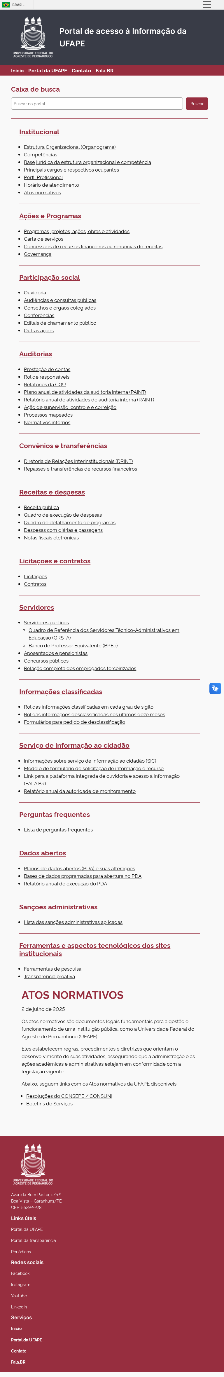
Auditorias (35, 353)
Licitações (35, 576)
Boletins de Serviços (49, 1103)
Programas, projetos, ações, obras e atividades (77, 231)
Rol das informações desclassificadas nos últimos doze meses (94, 714)
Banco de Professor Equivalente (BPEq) (73, 645)
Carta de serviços (43, 238)
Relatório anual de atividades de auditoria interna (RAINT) (89, 399)
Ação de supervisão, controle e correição (70, 406)
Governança (37, 253)
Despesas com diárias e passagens (63, 529)
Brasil (18, 4)
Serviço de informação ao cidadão (74, 744)
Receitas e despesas (52, 491)
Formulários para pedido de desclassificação (74, 721)
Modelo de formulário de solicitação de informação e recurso (94, 768)
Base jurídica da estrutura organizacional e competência (87, 161)
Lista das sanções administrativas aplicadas (73, 921)
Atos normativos (42, 192)
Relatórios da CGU (45, 384)
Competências (40, 154)
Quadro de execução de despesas (63, 514)
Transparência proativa (49, 976)
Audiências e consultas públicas (60, 299)
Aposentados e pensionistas (56, 652)
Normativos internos (47, 422)
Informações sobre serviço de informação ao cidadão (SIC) (90, 760)
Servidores (36, 606)
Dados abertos (42, 852)
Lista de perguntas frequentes (58, 829)
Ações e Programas (50, 215)
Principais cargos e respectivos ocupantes (71, 169)
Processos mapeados (48, 414)
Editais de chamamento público (60, 322)
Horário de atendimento (51, 184)
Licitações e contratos (54, 560)
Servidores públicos (46, 622)
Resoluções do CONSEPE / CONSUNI (69, 1095)
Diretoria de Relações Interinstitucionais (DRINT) (78, 460)
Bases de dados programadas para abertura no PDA (82, 875)
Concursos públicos (46, 660)
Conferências (39, 315)
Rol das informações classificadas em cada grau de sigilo (88, 706)
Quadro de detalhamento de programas (70, 522)
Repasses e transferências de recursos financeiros (80, 468)
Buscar (197, 103)
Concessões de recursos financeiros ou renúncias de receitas (93, 246)
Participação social (49, 277)
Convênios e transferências (63, 445)
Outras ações (39, 330)
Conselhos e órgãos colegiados (60, 307)
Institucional (39, 131)
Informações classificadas (60, 691)
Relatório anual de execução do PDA (65, 883)
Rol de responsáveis (46, 376)
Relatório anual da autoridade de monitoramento (80, 790)
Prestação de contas (47, 369)
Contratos (35, 583)
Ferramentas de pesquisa (52, 968)
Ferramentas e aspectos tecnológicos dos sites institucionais (94, 948)
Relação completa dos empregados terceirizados (80, 668)
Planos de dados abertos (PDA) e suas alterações (79, 868)
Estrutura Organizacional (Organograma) (70, 146)
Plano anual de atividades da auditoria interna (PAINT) (85, 391)
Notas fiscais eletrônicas (51, 537)
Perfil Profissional (43, 177)
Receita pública (41, 507)
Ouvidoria (35, 292)
